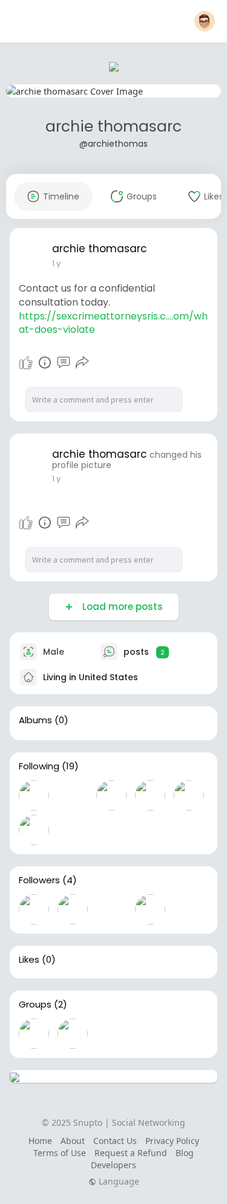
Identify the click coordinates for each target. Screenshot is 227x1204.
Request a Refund (130, 1153)
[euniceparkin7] (111, 795)
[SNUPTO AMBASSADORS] (34, 1033)
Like (26, 362)
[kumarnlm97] (150, 830)
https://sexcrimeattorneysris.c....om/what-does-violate (113, 323)
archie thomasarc (113, 126)
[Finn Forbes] (150, 795)
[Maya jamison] (73, 830)
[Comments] (63, 362)
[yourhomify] (34, 795)
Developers (113, 1165)
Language (117, 1181)
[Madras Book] (189, 795)
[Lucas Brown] (111, 909)
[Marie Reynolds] (73, 795)
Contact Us (115, 1140)
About (73, 1140)
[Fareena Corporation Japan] (111, 830)
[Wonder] (45, 362)
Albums (35, 720)
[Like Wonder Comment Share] (54, 362)
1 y (56, 263)
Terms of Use (59, 1153)
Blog (185, 1153)
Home (40, 1140)
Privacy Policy (172, 1140)
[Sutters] (34, 909)
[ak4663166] (73, 909)
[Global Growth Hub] (73, 1033)
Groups (35, 1004)
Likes (29, 960)
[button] (204, 21)
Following (39, 766)
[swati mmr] (34, 830)
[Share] (82, 362)
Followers (39, 880)
